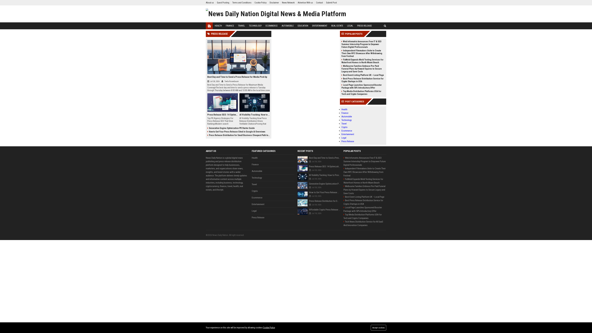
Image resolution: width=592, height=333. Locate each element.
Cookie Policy (269, 327)
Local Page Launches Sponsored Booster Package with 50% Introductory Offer (361, 86)
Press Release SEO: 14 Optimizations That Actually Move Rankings (222, 114)
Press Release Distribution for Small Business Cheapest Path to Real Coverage (239, 135)
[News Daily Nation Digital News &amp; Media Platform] (276, 13)
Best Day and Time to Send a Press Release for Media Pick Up (237, 77)
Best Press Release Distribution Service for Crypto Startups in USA (362, 80)
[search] (385, 25)
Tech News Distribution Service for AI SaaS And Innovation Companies (363, 223)
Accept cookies (378, 328)
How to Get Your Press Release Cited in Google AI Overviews (237, 131)
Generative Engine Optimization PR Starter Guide (232, 128)
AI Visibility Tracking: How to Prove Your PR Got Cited (254, 114)
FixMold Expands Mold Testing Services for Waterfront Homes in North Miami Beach (362, 61)
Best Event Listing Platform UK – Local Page (363, 75)
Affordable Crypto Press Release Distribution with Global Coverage (324, 209)
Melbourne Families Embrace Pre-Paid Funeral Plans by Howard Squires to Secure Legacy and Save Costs (361, 69)
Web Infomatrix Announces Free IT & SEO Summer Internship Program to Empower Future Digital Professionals (361, 44)
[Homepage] (209, 25)
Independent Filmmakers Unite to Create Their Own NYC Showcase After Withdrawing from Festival (361, 53)
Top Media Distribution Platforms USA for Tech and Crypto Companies (361, 92)
